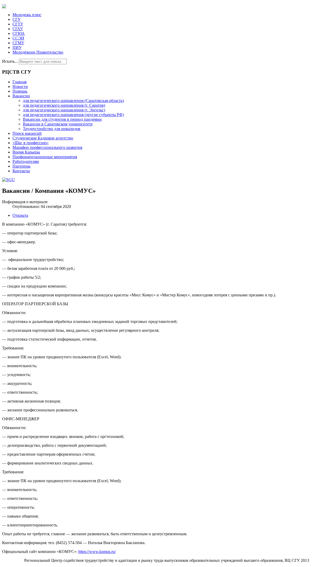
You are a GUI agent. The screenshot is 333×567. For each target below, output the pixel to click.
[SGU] (8, 179)
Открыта (20, 215)
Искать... (10, 61)
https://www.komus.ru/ (97, 551)
